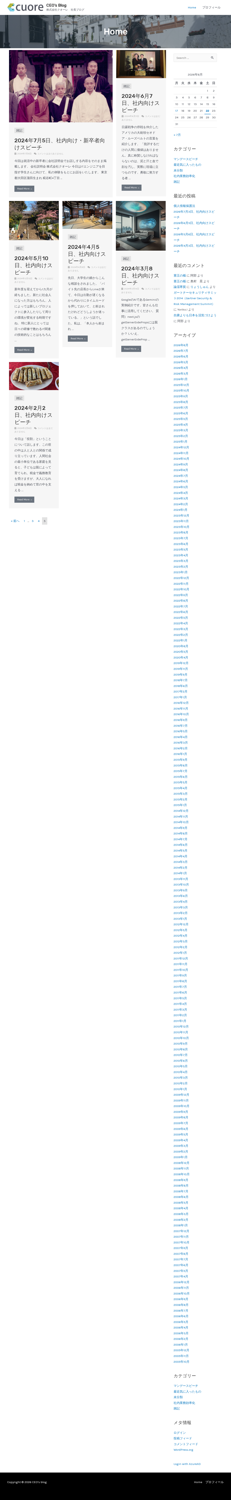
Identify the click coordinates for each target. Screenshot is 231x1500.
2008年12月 (181, 1163)
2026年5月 (181, 362)
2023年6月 (181, 544)
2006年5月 (181, 1322)
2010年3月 (181, 1077)
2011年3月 (180, 1009)
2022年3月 (181, 629)
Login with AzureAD (187, 1464)
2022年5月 (181, 617)
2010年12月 (181, 1026)
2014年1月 (180, 873)
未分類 (178, 170)
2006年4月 (181, 1327)
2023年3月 (181, 561)
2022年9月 (181, 595)
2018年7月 (181, 680)
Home (192, 7)
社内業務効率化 (184, 176)
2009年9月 (181, 1112)
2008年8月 (181, 1185)
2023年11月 (181, 521)
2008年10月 (182, 1174)
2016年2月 (181, 748)
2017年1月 (180, 697)
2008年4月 (181, 1208)
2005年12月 (181, 1350)
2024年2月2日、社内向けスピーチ (33, 415)
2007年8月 (181, 1253)
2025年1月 (181, 441)
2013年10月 (181, 884)
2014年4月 (181, 856)
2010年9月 (181, 1043)
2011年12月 (181, 958)
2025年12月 (181, 385)
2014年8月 (181, 833)
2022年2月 (181, 635)
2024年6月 (181, 481)
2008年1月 (181, 1225)
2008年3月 (181, 1214)
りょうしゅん (199, 287)
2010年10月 (181, 1038)
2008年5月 (181, 1202)
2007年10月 (181, 1242)
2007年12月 (181, 1231)
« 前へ (15, 521)
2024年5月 (181, 487)
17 (176, 110)
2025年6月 (181, 413)
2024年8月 (181, 470)
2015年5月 (181, 782)
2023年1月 (181, 572)
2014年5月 (181, 850)
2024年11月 (181, 453)
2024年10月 (181, 458)
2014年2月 (181, 867)
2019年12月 (181, 663)
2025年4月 (181, 424)
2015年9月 (181, 759)
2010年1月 (180, 1089)
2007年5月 (181, 1271)
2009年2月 (181, 1151)
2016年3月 (181, 742)
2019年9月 (181, 674)
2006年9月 (181, 1299)
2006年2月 (181, 1339)
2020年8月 (181, 646)
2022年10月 (181, 589)
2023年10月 (181, 527)
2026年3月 (181, 373)
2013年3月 (181, 907)
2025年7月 (181, 407)
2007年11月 (181, 1236)
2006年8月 (181, 1305)
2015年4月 (181, 788)
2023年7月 (181, 538)
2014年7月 (181, 839)
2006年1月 (181, 1344)
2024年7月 (181, 476)
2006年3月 (181, 1333)
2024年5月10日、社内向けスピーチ (33, 265)
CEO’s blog (56, 5)
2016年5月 (181, 731)
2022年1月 (181, 640)
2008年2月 (181, 1219)
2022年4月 (181, 623)
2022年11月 (181, 583)
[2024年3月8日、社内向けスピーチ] (141, 225)
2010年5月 (181, 1066)
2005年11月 (181, 1356)
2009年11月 (181, 1100)
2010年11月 (181, 1032)
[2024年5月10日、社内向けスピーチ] (34, 220)
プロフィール (211, 7)
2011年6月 (180, 992)
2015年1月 (180, 805)
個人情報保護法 (184, 206)
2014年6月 (181, 845)
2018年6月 (181, 686)
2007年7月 (181, 1259)
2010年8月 (181, 1049)
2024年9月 (181, 464)
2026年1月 (181, 379)
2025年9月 (181, 396)
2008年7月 (181, 1191)
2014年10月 (181, 822)
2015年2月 (181, 799)
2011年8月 (180, 981)
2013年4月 (181, 901)
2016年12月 (181, 703)
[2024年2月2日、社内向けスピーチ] (34, 375)
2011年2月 (180, 1015)
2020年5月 (181, 651)
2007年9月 (181, 1248)
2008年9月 (181, 1180)
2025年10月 (181, 390)
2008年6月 (181, 1197)
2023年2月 (181, 566)
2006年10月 (182, 1293)
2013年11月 (181, 879)
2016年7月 (181, 725)
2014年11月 (181, 816)
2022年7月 (181, 606)
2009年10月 (181, 1106)
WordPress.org (183, 1449)
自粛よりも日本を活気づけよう (195, 315)
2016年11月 (181, 708)
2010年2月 (181, 1083)
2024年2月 (181, 504)
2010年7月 (181, 1055)
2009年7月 (181, 1123)
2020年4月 (181, 657)
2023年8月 (181, 532)
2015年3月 (181, 793)
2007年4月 (181, 1276)
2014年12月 (181, 811)
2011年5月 (180, 998)
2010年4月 (181, 1072)
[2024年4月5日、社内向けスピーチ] (87, 214)
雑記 (19, 130)
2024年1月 (181, 510)
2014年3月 (181, 862)
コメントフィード (186, 1444)
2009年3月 (181, 1146)
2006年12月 (181, 1282)
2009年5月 (181, 1134)
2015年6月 (181, 777)
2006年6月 (181, 1316)
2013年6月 (181, 896)
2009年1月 (181, 1157)
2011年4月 (180, 1004)
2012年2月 (181, 947)
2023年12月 (181, 515)
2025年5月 (181, 419)
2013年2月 (181, 913)
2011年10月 (181, 970)
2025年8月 (181, 402)
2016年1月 (180, 754)
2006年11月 (181, 1287)
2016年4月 (181, 737)
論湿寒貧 (180, 287)
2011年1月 (180, 1021)
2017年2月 (181, 691)
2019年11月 (181, 669)
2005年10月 (181, 1361)
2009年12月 (181, 1094)
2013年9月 (181, 890)
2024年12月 (181, 447)
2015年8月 (181, 765)
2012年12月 (181, 924)
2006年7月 (181, 1310)
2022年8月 (181, 600)
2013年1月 (180, 918)
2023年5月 (181, 549)
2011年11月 (181, 964)
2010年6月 (181, 1060)
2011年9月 (180, 975)
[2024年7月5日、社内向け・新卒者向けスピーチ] (61, 86)
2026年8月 (181, 345)
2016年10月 (181, 714)
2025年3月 (181, 430)
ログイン (180, 1433)
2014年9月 (181, 828)
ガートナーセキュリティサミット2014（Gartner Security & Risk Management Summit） (195, 298)
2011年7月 (180, 986)
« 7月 (177, 135)
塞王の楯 (180, 275)
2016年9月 (181, 720)
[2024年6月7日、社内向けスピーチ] (141, 63)
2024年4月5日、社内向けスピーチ (87, 254)
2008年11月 (181, 1168)
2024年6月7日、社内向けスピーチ (141, 103)
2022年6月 (181, 612)
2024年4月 (181, 493)
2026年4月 (181, 368)
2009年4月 (181, 1140)
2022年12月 (181, 578)
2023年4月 (181, 555)
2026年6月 (181, 356)
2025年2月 (181, 436)
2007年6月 (181, 1265)
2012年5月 (181, 930)
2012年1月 (180, 952)
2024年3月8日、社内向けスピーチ (140, 275)
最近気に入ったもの (187, 164)
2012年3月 (181, 941)
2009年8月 (181, 1117)
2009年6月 (181, 1129)
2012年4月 (181, 935)
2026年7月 (181, 350)
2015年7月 (181, 771)
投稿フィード (183, 1438)
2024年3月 (181, 498)
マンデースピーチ (186, 159)
